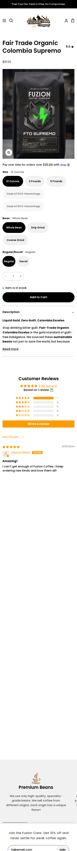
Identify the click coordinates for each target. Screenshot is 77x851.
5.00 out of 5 (48, 386)
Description (11, 312)
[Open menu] (3, 21)
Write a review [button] (38, 424)
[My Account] (65, 20)
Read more (10, 349)
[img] (11, 447)
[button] (23, 398)
